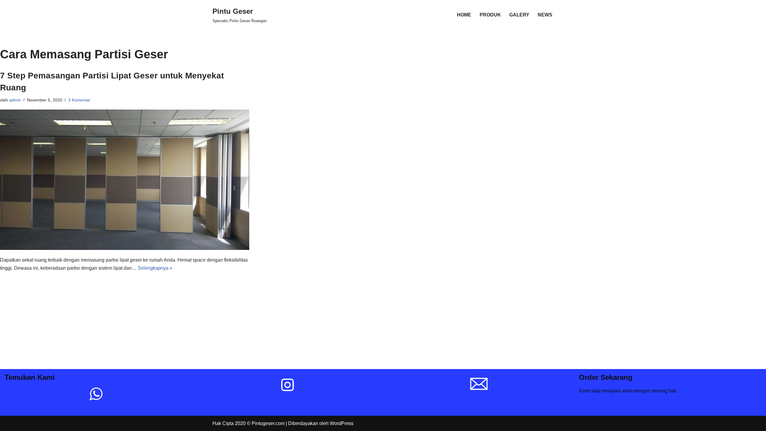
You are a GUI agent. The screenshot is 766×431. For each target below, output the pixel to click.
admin (15, 100)
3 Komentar (79, 100)
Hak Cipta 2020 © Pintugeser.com (248, 423)
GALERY (519, 14)
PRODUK (490, 14)
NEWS (545, 14)
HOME (464, 14)
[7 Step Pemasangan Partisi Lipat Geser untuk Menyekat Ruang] (124, 180)
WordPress (341, 423)
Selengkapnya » (155, 268)
